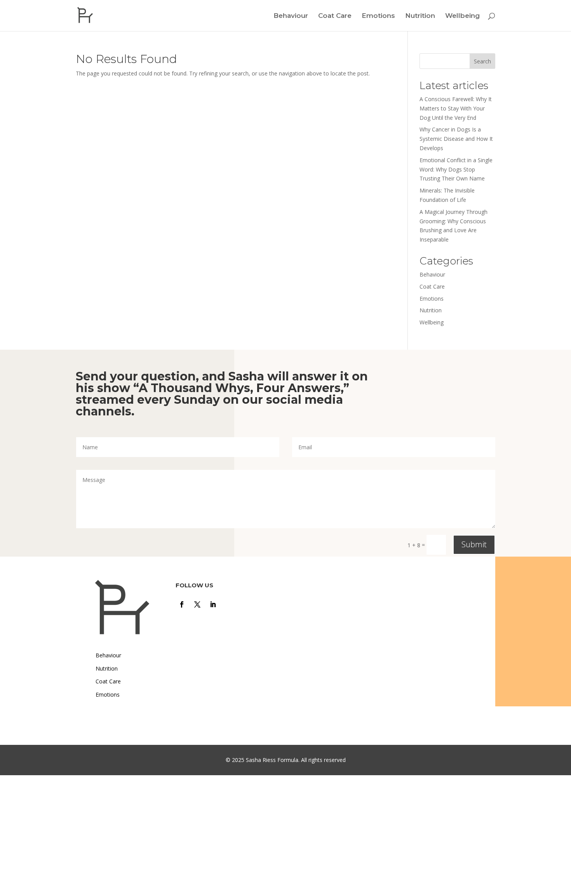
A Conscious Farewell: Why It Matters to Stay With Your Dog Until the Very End (456, 108)
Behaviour (290, 16)
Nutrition (420, 16)
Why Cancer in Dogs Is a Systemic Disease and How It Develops (456, 139)
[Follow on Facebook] (182, 604)
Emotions (378, 16)
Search (482, 61)
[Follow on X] (197, 604)
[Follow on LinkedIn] (213, 604)
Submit (474, 544)
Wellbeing (462, 16)
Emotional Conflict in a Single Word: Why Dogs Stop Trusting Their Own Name (456, 169)
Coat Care (335, 16)
